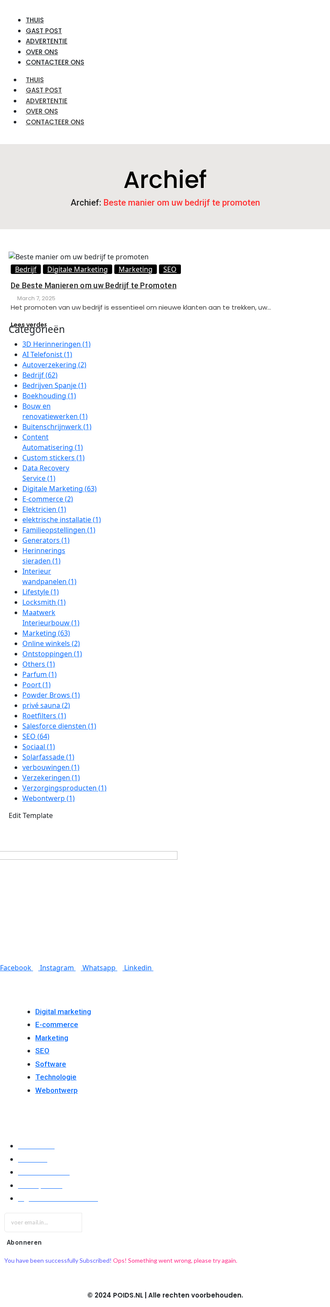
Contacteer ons (55, 121)
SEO (170, 269)
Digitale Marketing (77, 269)
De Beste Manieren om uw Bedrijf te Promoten (94, 285)
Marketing (136, 269)
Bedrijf (26, 269)
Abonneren (24, 1242)
